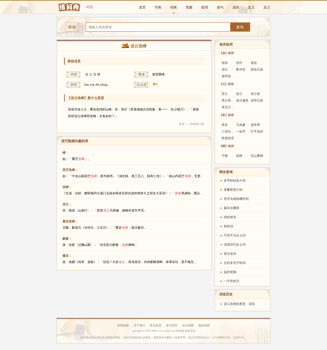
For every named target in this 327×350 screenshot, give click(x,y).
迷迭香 (255, 124)
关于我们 (139, 325)
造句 (220, 7)
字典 (158, 7)
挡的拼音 (230, 217)
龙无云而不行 (231, 107)
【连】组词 (226, 53)
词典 (173, 7)
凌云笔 (255, 93)
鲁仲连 (240, 69)
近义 (251, 7)
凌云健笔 (242, 100)
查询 (240, 27)
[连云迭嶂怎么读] (153, 85)
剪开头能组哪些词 (236, 199)
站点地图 (188, 325)
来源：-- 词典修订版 (191, 124)
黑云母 (226, 100)
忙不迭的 (257, 131)
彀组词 (228, 226)
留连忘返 (257, 69)
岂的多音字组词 (235, 263)
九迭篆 (240, 124)
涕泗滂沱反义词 (235, 244)
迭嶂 (239, 155)
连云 (239, 93)
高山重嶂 (257, 155)
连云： (67, 204)
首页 (142, 7)
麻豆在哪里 (231, 208)
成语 (235, 7)
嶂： (66, 152)
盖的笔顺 (230, 272)
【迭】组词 (226, 115)
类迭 (225, 124)
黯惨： (67, 238)
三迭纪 (226, 131)
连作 (239, 62)
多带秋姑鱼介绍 (235, 180)
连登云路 (257, 100)
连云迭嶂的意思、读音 (239, 304)
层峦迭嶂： (70, 170)
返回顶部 (204, 325)
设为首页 (172, 325)
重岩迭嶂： (70, 221)
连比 (225, 69)
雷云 (225, 93)
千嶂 (225, 155)
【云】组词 (226, 84)
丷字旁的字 (231, 281)
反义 (267, 7)
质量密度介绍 (233, 189)
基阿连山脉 (229, 76)
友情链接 (123, 325)
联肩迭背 (228, 138)
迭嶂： (67, 187)
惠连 (254, 62)
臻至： (67, 255)
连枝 (225, 62)
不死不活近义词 (235, 235)
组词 (204, 7)
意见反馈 (155, 325)
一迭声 (240, 131)
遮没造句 (230, 253)
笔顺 (189, 7)
